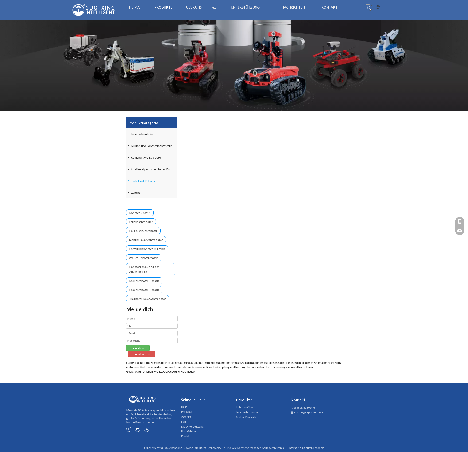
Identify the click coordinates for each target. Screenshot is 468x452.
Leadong (318, 447)
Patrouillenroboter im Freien (147, 248)
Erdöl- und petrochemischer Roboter (154, 169)
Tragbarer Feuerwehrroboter (147, 298)
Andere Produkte (246, 417)
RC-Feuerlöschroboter (143, 230)
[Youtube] (146, 429)
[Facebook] (128, 429)
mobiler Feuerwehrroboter (146, 239)
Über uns (186, 416)
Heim (184, 406)
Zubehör (136, 192)
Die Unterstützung (192, 426)
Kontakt (186, 436)
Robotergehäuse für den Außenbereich (144, 269)
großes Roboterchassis (143, 257)
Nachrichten (188, 431)
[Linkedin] (137, 429)
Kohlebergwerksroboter (146, 157)
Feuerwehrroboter (142, 134)
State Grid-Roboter (143, 181)
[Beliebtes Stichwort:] (369, 7)
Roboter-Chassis (139, 212)
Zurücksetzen (142, 353)
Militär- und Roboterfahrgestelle (151, 145)
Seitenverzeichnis (273, 447)
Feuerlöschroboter (141, 221)
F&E (183, 421)
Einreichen (138, 348)
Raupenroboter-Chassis (144, 280)
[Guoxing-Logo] (142, 399)
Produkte (186, 411)
